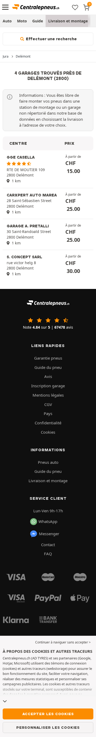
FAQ (48, 553)
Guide (37, 20)
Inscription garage (48, 385)
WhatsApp (47, 521)
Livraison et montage (68, 20)
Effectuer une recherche (51, 39)
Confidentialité (48, 422)
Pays (48, 413)
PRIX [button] (70, 143)
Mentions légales (48, 395)
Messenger (49, 533)
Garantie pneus (48, 358)
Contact (48, 544)
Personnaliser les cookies (48, 727)
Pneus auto (48, 462)
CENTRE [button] (18, 143)
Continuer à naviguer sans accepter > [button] (63, 642)
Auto (7, 20)
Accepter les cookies (48, 714)
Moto (22, 20)
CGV (48, 404)
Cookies (48, 432)
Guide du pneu (48, 367)
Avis (48, 376)
